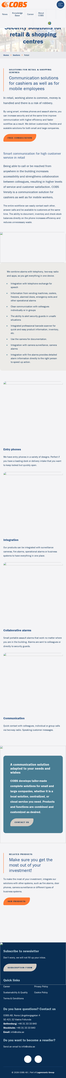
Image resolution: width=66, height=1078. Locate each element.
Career (30, 14)
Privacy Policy (41, 986)
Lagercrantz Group (45, 1072)
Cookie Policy (41, 992)
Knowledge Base (17, 14)
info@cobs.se (17, 1031)
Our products (17, 901)
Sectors (16, 55)
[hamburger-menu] (60, 4)
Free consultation (20, 137)
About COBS (41, 14)
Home (6, 55)
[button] (57, 910)
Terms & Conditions (13, 998)
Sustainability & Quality (15, 992)
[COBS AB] (14, 4)
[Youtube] (27, 1059)
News (5, 14)
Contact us (22, 822)
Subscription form (20, 967)
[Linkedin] (38, 1059)
